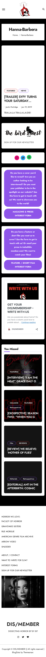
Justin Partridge (12, 107)
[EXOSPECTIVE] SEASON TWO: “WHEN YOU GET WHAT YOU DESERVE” (22, 417)
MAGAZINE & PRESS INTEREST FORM (23, 213)
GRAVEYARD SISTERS (11, 526)
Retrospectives (15, 407)
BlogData (16, 652)
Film (11, 443)
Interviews (28, 372)
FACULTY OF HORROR (12, 521)
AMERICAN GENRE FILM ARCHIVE (17, 536)
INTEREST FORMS (10, 565)
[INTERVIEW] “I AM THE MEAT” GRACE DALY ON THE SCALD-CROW (22, 381)
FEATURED (11, 91)
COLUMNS (14, 403)
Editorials (13, 479)
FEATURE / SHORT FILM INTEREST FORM (23, 265)
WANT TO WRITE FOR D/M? (14, 560)
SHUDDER (6, 546)
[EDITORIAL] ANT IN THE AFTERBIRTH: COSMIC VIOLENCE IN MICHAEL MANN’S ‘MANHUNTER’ (22, 490)
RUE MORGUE (8, 531)
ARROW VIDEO (9, 541)
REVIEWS (23, 443)
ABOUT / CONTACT (11, 555)
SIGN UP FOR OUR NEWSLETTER (17, 570)
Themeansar (28, 652)
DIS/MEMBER (23, 624)
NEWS (23, 91)
